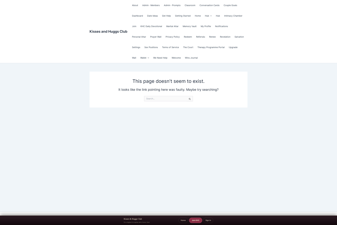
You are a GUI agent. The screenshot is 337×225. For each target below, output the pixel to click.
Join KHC (195, 220)
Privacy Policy (173, 36)
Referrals (200, 36)
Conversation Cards (209, 5)
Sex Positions (151, 47)
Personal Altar (139, 36)
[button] (210, 16)
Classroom (190, 5)
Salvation (239, 36)
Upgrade (233, 47)
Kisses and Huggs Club (108, 31)
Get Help (166, 15)
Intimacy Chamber (233, 15)
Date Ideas (152, 15)
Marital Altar (172, 26)
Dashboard (137, 15)
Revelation (225, 36)
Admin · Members (151, 5)
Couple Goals (230, 5)
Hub (207, 15)
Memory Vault (190, 26)
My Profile (206, 26)
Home (198, 15)
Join (134, 26)
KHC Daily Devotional (151, 26)
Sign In (208, 220)
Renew (212, 36)
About (135, 5)
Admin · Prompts (172, 5)
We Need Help (160, 57)
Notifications (221, 26)
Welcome (176, 57)
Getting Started (183, 15)
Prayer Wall (155, 36)
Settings (136, 47)
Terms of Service (170, 47)
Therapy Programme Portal (211, 47)
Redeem (188, 36)
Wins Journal (191, 57)
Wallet (143, 57)
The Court (188, 47)
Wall (134, 57)
